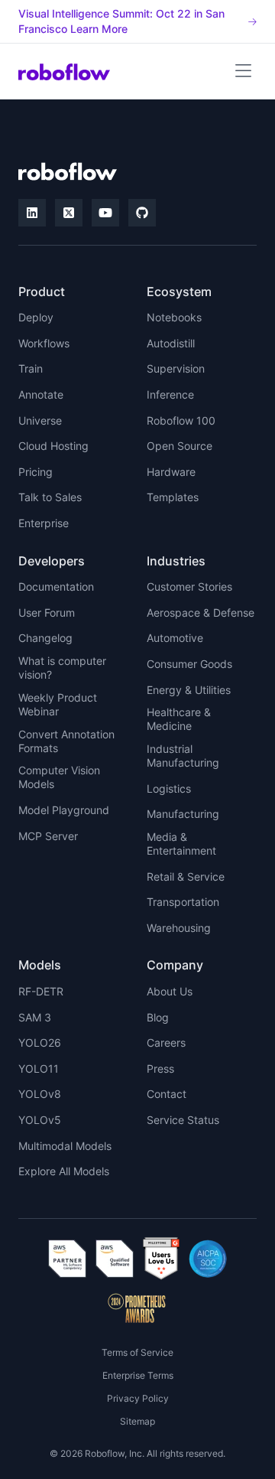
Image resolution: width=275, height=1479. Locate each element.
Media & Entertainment (181, 843)
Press (160, 1068)
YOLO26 (39, 1042)
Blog (158, 1017)
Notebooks (174, 317)
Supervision (176, 368)
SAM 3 (34, 1017)
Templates (173, 496)
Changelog (45, 637)
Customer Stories (189, 586)
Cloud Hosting (53, 445)
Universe (40, 420)
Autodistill (171, 343)
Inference (170, 394)
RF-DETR (40, 991)
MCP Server (48, 835)
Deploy (35, 317)
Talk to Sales (50, 496)
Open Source (179, 445)
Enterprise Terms (137, 1375)
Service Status (183, 1119)
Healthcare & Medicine (179, 718)
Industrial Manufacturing (183, 755)
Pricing (35, 471)
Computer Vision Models (59, 777)
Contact (166, 1093)
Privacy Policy (138, 1398)
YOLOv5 (39, 1119)
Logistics (169, 788)
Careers (166, 1042)
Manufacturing (183, 813)
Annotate (40, 394)
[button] (243, 71)
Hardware (171, 471)
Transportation (183, 901)
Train (30, 368)
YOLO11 (38, 1068)
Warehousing (179, 927)
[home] (64, 71)
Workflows (44, 343)
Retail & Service (186, 876)
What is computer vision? (62, 667)
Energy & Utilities (189, 689)
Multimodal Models (65, 1145)
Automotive (175, 637)
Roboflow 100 (181, 420)
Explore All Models (63, 1171)
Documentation (56, 586)
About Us (169, 991)
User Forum (46, 612)
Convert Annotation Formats (66, 741)
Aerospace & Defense (200, 612)
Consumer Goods (189, 663)
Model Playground (63, 809)
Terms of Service (137, 1352)
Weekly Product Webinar (57, 704)
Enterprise (43, 522)
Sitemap (137, 1421)
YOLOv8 (39, 1093)
